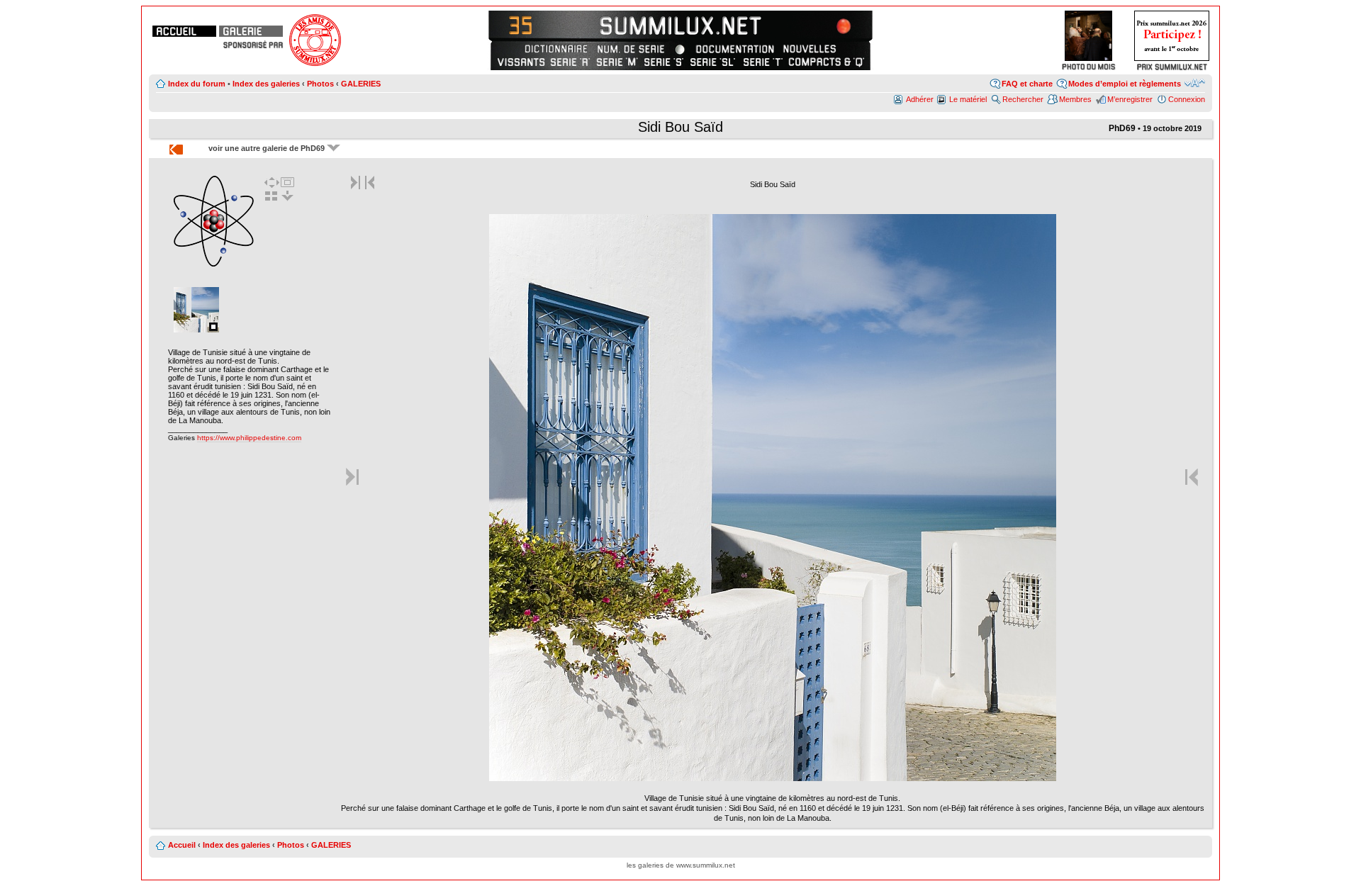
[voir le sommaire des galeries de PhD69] (214, 265)
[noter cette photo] (772, 779)
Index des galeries (266, 83)
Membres (1075, 99)
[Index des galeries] (251, 31)
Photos (320, 83)
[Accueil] (184, 31)
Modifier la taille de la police (1194, 83)
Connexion (1186, 99)
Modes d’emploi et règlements (1124, 83)
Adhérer (920, 99)
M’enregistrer (1130, 99)
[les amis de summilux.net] (253, 44)
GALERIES (361, 83)
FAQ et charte (1027, 83)
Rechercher (1022, 99)
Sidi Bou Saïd (680, 127)
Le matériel (968, 99)
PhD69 (1122, 128)
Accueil (182, 845)
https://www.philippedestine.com (249, 438)
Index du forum (196, 83)
